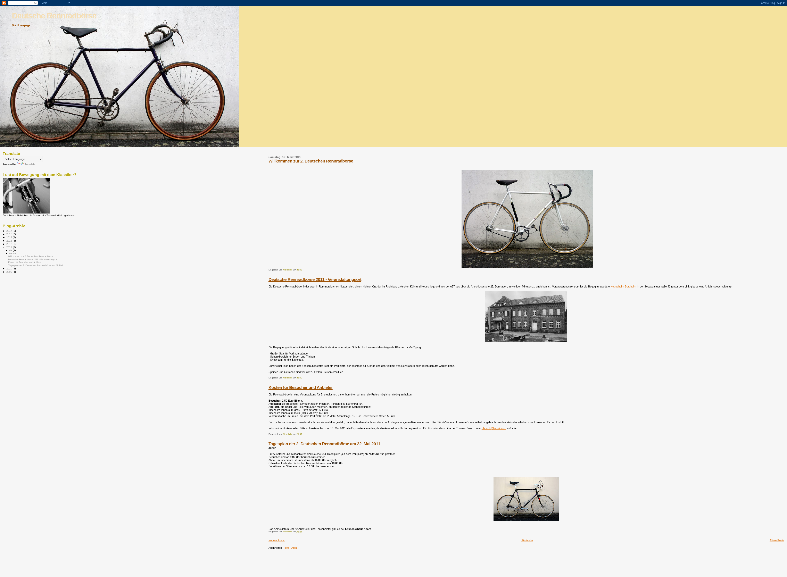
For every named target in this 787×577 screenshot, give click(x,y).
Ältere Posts (777, 540)
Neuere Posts (276, 540)
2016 (9, 234)
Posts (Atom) (290, 547)
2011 (9, 247)
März (12, 253)
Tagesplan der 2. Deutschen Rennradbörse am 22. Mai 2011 (324, 443)
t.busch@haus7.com (494, 428)
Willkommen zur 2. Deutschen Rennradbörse (310, 161)
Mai (11, 250)
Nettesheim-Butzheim (623, 286)
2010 (9, 268)
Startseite (527, 540)
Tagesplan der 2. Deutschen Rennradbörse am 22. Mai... (36, 265)
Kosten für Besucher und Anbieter (300, 387)
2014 (9, 237)
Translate (30, 164)
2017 (9, 230)
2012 (9, 244)
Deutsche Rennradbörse (54, 15)
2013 (9, 240)
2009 (9, 271)
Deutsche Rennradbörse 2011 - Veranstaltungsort (314, 279)
